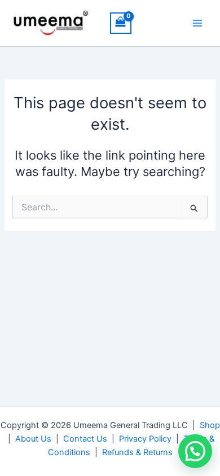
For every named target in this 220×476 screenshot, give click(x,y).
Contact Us (85, 439)
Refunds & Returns (137, 452)
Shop (210, 425)
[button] (195, 451)
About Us (33, 439)
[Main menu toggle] (197, 23)
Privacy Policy (145, 439)
